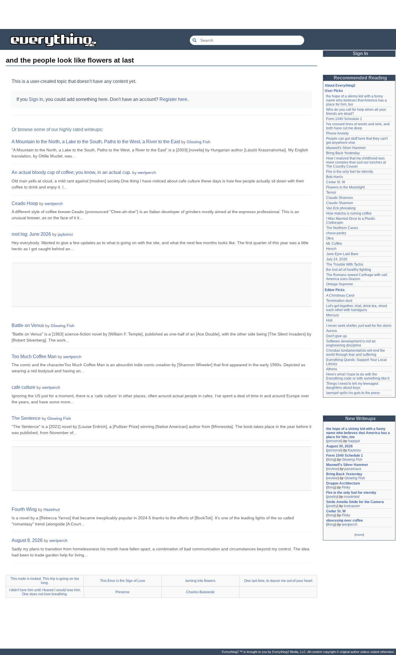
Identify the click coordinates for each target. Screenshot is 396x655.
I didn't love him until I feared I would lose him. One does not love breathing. (45, 592)
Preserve (122, 592)
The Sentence (26, 418)
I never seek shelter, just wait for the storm (358, 326)
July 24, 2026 (336, 259)
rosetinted (351, 497)
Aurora (331, 331)
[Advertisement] (198, 14)
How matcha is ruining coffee (349, 213)
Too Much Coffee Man (34, 356)
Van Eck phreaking (341, 208)
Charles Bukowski (200, 592)
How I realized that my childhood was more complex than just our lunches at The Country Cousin (356, 162)
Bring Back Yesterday (343, 153)
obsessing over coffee (344, 520)
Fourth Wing (24, 509)
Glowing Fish (198, 141)
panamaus (352, 469)
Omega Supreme (339, 284)
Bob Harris (334, 177)
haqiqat (354, 441)
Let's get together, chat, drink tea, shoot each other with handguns (357, 308)
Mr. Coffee (334, 244)
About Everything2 (340, 86)
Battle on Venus (28, 325)
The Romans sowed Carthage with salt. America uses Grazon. (357, 277)
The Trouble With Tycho (344, 264)
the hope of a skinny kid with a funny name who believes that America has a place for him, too (357, 100)
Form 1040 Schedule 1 (344, 119)
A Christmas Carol (340, 295)
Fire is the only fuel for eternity (349, 172)
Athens (331, 369)
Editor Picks (335, 290)
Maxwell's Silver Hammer (346, 148)
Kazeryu (354, 450)
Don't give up (336, 336)
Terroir (331, 192)
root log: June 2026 (31, 234)
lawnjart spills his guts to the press (353, 393)
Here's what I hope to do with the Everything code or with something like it (357, 376)
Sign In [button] (360, 53)
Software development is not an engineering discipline (351, 343)
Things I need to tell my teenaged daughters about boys (352, 386)
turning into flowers (200, 581)
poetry (332, 497)
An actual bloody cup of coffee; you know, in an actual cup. (71, 172)
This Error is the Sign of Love (122, 581)
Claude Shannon (339, 198)
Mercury (332, 315)
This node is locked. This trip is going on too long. (44, 581)
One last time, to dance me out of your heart (278, 581)
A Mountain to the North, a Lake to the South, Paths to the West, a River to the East (96, 141)
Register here (173, 99)
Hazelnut (51, 509)
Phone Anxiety (337, 133)
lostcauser (352, 506)
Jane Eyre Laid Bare (342, 254)
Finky (346, 487)
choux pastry (336, 233)
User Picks (334, 91)
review (332, 469)
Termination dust (339, 301)
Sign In (36, 99)
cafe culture (23, 387)
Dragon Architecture (343, 483)
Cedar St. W (335, 182)
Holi (329, 320)
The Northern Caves (342, 228)
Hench (331, 249)
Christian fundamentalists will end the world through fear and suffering (356, 353)
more (359, 534)
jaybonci (65, 234)
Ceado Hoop (25, 203)
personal (334, 441)
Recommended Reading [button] (360, 77)
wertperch (147, 172)
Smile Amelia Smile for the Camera (355, 502)
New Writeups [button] (360, 418)
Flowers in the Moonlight (345, 187)
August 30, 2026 (339, 446)
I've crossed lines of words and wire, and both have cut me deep (358, 126)
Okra (330, 238)
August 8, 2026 (27, 540)
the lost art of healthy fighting (348, 270)
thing (331, 460)
